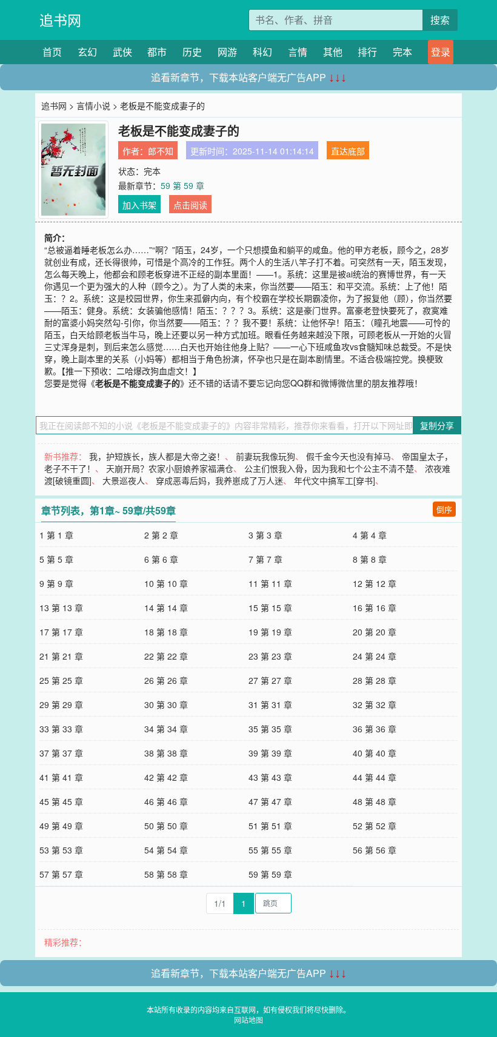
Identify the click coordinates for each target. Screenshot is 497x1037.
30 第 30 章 (166, 704)
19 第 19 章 (270, 632)
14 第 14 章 (166, 607)
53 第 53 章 (61, 850)
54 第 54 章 (166, 850)
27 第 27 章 (270, 680)
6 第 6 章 (161, 559)
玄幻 (87, 52)
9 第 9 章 (56, 583)
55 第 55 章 (270, 850)
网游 (227, 52)
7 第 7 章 (265, 559)
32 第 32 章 (374, 704)
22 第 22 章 (166, 656)
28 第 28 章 (374, 680)
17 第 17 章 (61, 632)
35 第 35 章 (270, 729)
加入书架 (139, 205)
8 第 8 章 (370, 559)
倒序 (444, 509)
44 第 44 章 (374, 777)
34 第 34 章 (166, 729)
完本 (402, 52)
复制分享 (437, 425)
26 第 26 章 (166, 680)
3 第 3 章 (265, 535)
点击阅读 (190, 205)
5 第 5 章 (56, 559)
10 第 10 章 (166, 583)
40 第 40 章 (374, 753)
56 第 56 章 (374, 850)
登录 (440, 52)
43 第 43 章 (270, 777)
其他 (332, 52)
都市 (157, 52)
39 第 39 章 (270, 753)
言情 (297, 52)
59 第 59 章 (182, 185)
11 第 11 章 (270, 583)
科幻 (262, 52)
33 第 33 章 (61, 729)
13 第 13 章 (61, 607)
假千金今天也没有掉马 (348, 456)
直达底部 (348, 151)
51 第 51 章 (270, 826)
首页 (52, 52)
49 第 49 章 (61, 826)
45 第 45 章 (61, 801)
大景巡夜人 (123, 480)
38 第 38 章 (166, 753)
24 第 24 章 (374, 656)
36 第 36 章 (374, 729)
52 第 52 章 (374, 826)
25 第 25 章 (61, 680)
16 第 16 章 (374, 607)
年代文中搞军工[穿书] (334, 480)
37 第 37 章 (61, 753)
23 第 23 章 (270, 656)
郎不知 (160, 151)
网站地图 (248, 1020)
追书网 (60, 20)
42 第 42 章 (166, 777)
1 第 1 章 (56, 535)
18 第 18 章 (166, 632)
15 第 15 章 (270, 607)
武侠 (122, 52)
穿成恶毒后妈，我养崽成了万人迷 (219, 480)
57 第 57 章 (61, 874)
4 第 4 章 (370, 535)
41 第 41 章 (61, 777)
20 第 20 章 (374, 632)
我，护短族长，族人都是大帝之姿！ (157, 456)
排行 (367, 52)
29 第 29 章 (61, 704)
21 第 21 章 (61, 656)
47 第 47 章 (270, 801)
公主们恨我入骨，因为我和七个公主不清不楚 (329, 468)
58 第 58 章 (166, 874)
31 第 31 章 (270, 704)
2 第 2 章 (161, 535)
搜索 (440, 20)
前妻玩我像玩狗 (265, 456)
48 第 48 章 (374, 801)
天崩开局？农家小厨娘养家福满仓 (169, 468)
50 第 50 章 (166, 826)
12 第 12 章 (374, 583)
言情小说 (93, 105)
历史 (192, 52)
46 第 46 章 (166, 801)
